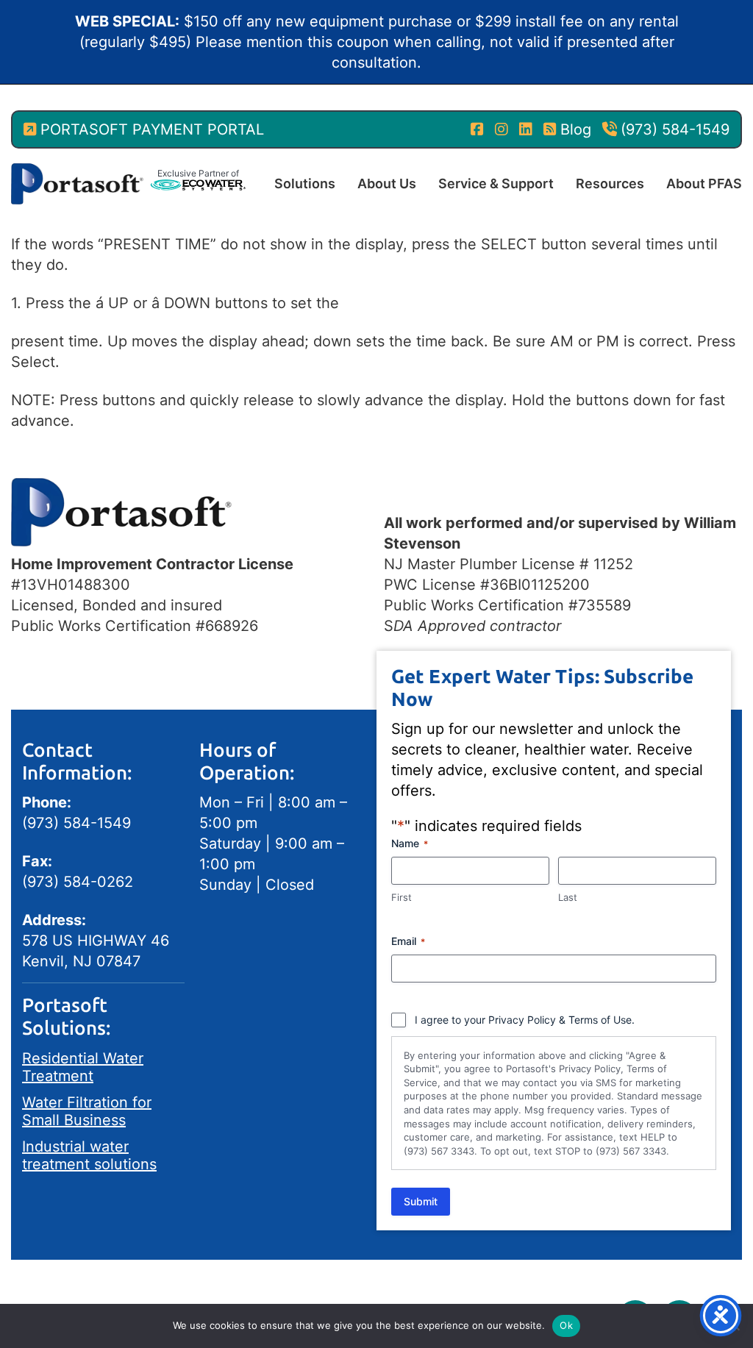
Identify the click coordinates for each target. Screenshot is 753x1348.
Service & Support (496, 183)
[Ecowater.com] (197, 184)
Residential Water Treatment (82, 1067)
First (401, 897)
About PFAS (704, 183)
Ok (566, 1325)
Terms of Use (600, 1019)
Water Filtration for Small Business (86, 1111)
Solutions (304, 183)
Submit (421, 1201)
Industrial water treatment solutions (89, 1155)
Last (567, 897)
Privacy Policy (522, 1019)
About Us (386, 183)
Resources (610, 183)
